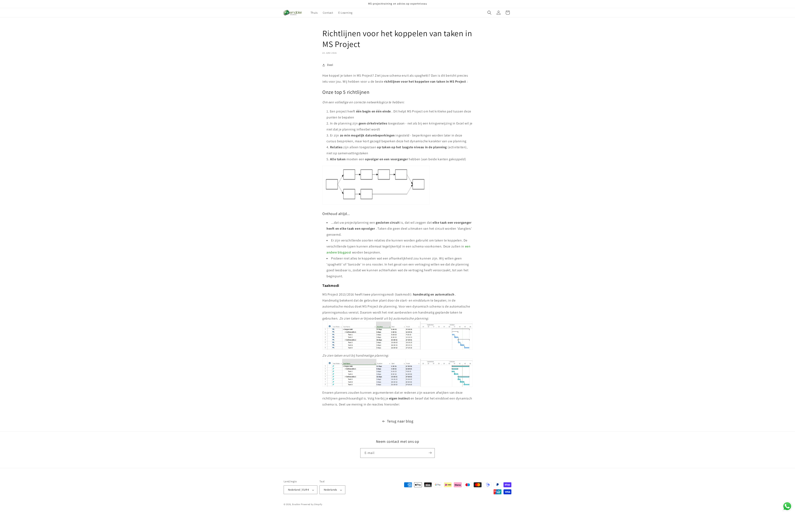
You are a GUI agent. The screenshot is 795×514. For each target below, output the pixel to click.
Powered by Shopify (311, 504)
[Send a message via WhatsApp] (787, 506)
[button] (489, 12)
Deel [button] (330, 65)
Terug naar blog (400, 421)
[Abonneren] (430, 453)
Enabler (296, 504)
